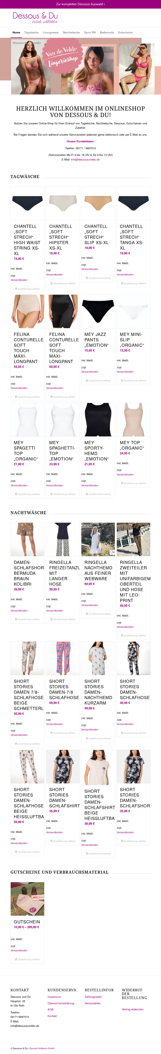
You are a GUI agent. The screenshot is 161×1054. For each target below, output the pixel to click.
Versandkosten (19, 280)
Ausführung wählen (28, 288)
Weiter (157, 66)
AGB (50, 1009)
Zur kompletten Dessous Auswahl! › (80, 4)
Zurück (3, 66)
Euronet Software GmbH (42, 1048)
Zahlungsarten (93, 997)
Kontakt (52, 1016)
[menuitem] (16, 32)
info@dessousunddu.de (85, 159)
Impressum (54, 997)
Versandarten (93, 1003)
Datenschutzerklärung (61, 1003)
